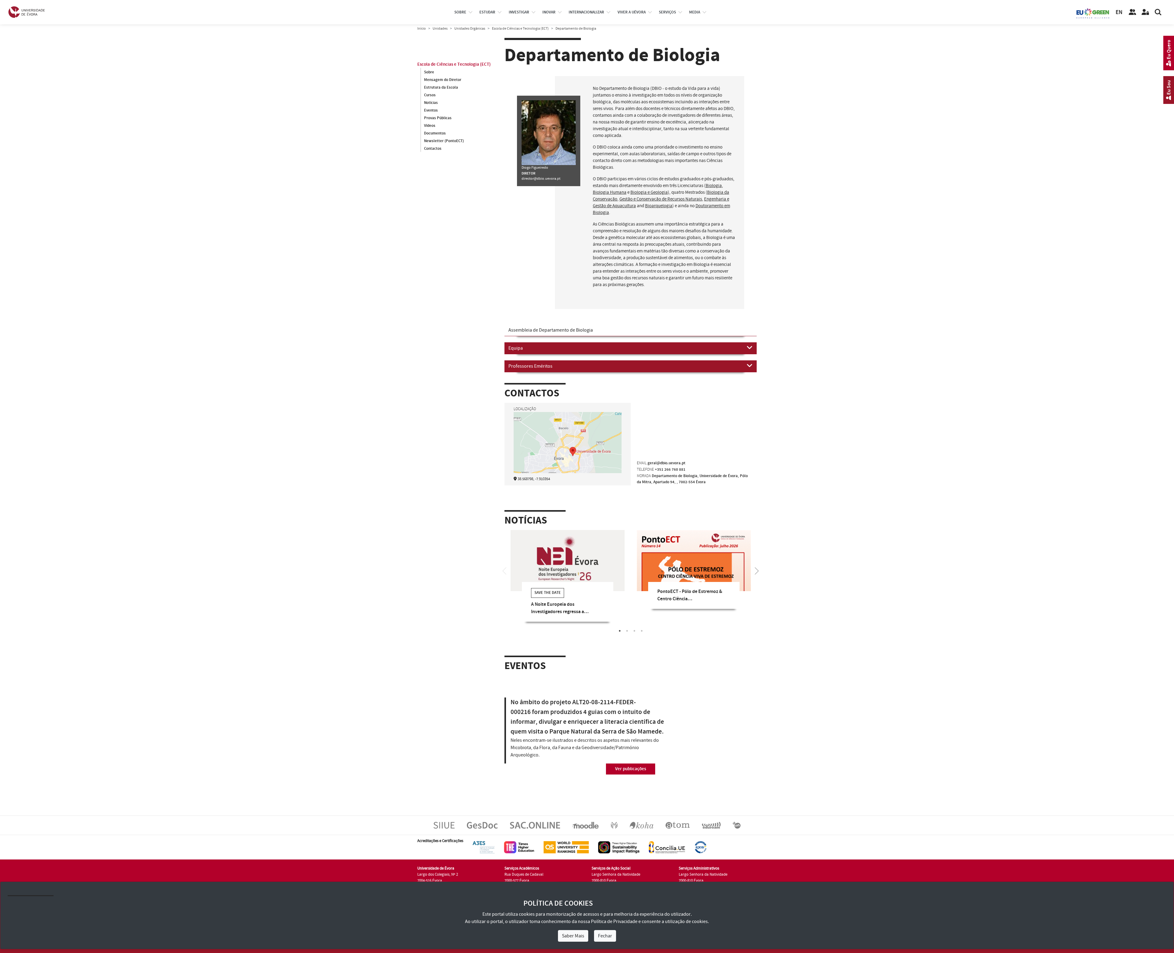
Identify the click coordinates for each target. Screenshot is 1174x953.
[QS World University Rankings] (566, 847)
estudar (487, 12)
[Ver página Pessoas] (1132, 12)
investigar (519, 12)
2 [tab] (627, 631)
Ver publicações (630, 769)
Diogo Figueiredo (535, 167)
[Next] (756, 570)
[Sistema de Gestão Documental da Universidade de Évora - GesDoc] (482, 825)
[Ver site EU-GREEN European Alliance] (1092, 13)
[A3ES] (484, 847)
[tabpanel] (567, 580)
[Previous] (504, 570)
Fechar (605, 936)
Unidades (440, 28)
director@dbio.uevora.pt (541, 178)
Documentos (435, 133)
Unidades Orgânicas (469, 28)
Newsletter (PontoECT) (444, 141)
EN (1119, 12)
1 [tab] (620, 631)
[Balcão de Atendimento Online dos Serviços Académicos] (535, 825)
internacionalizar (586, 12)
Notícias (431, 102)
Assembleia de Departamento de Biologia (550, 330)
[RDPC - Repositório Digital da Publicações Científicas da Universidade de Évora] (614, 825)
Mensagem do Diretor (442, 80)
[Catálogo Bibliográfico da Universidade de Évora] (641, 825)
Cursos (430, 95)
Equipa (515, 348)
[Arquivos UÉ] (678, 825)
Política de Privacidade (614, 921)
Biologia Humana (609, 192)
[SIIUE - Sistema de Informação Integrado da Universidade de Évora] (444, 825)
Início (421, 28)
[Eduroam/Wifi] (711, 825)
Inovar (549, 12)
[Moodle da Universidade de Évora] (585, 825)
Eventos (431, 110)
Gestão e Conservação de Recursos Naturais (660, 199)
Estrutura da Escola (441, 87)
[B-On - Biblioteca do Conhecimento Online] (736, 825)
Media (694, 12)
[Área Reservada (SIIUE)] (1145, 12)
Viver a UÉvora (632, 12)
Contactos (432, 148)
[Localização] (568, 451)
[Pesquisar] (1158, 12)
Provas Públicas (438, 118)
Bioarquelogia (658, 206)
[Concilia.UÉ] (667, 847)
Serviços (667, 12)
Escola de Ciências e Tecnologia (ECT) (520, 28)
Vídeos (429, 125)
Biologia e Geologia (649, 192)
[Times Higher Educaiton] (519, 847)
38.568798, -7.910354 (534, 479)
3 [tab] (634, 631)
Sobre (460, 12)
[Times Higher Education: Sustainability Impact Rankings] (619, 847)
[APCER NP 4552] (700, 847)
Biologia (714, 186)
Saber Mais (573, 936)
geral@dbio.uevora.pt (666, 463)
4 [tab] (642, 631)
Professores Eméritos (530, 366)
